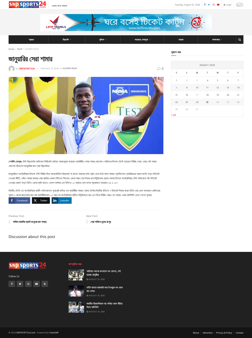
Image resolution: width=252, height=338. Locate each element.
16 (186, 94)
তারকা (181, 39)
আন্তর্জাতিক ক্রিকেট (32, 49)
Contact (239, 332)
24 (197, 102)
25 (207, 102)
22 (176, 102)
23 (186, 102)
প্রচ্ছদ (31, 39)
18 (207, 94)
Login (228, 4)
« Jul (173, 114)
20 (228, 94)
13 (228, 87)
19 (217, 94)
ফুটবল (101, 39)
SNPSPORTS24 (26, 68)
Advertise (208, 332)
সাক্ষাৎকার (216, 39)
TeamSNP (53, 332)
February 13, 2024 (50, 68)
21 (238, 94)
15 (176, 94)
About (196, 332)
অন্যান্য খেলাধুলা (141, 39)
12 (217, 87)
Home (11, 49)
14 (238, 87)
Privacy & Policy (224, 332)
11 (207, 87)
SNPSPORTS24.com (25, 332)
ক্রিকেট (66, 39)
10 (197, 87)
